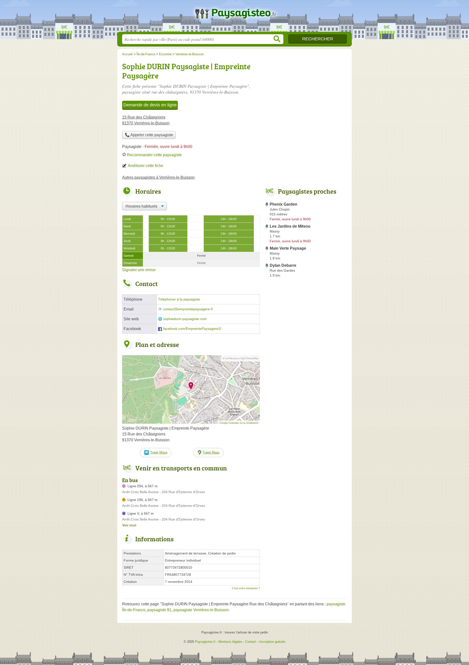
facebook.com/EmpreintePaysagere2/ (192, 329)
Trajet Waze (158, 452)
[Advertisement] (306, 393)
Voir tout (129, 525)
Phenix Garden (283, 204)
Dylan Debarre (283, 265)
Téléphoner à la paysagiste (179, 299)
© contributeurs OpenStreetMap (240, 358)
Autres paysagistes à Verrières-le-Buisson (158, 177)
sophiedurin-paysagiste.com (185, 319)
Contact (250, 641)
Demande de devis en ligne (150, 104)
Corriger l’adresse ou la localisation (238, 422)
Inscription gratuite (272, 641)
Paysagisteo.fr (234, 17)
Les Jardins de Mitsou (290, 226)
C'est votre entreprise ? (246, 588)
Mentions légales (230, 641)
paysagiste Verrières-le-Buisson (201, 610)
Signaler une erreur (139, 270)
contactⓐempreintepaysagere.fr (188, 309)
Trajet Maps (211, 452)
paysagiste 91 (159, 610)
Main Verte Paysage (288, 248)
